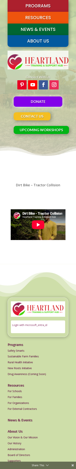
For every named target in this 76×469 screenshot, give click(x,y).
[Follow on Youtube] (32, 84)
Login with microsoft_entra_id (29, 325)
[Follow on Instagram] (54, 84)
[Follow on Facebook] (43, 84)
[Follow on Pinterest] (22, 84)
